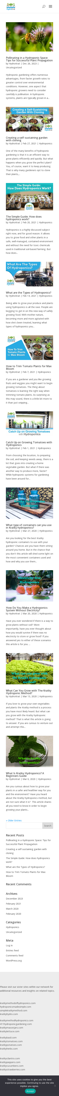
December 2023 (14, 898)
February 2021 (13, 903)
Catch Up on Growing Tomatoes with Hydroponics (29, 444)
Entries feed (12, 950)
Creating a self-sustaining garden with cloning (27, 139)
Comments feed (14, 955)
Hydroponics (45, 143)
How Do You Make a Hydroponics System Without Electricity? (27, 609)
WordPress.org (14, 960)
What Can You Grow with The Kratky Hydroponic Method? (28, 692)
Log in (9, 945)
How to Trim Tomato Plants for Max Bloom (29, 367)
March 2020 (12, 908)
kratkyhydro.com (9, 1014)
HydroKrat (14, 63)
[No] (55, 1085)
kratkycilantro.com (10, 1058)
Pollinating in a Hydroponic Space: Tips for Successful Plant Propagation (29, 59)
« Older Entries (14, 820)
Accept (30, 1091)
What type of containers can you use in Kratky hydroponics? (28, 526)
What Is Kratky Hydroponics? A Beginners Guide (25, 774)
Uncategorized (14, 67)
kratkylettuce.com (9, 1031)
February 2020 (13, 913)
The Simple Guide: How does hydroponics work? (24, 218)
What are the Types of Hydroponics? (28, 292)
